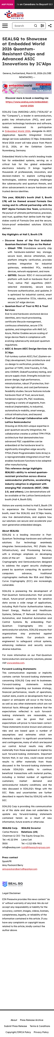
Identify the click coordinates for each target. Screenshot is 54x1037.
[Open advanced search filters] (42, 25)
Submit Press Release (15, 1026)
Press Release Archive (31, 1020)
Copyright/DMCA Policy (18, 1032)
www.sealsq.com (15, 662)
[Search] (35, 25)
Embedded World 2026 (17, 131)
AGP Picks (7, 4)
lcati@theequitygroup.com (35, 847)
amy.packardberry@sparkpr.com (19, 869)
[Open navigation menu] (5, 25)
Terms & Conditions (40, 1026)
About (14, 1020)
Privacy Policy (41, 1032)
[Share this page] (50, 25)
